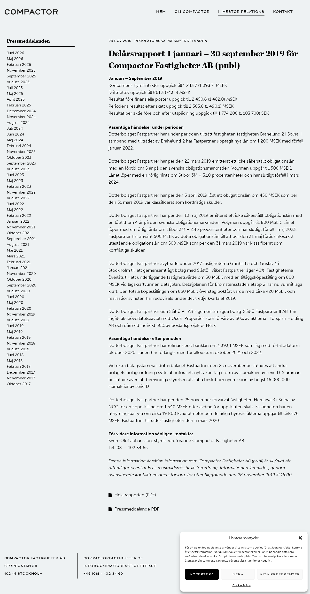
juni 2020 (15, 296)
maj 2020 (15, 302)
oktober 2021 (19, 233)
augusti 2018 (18, 349)
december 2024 (21, 111)
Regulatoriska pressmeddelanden (170, 40)
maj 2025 (15, 93)
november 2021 (21, 227)
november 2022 (21, 192)
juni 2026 (15, 53)
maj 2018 (15, 360)
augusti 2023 (18, 169)
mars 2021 (16, 256)
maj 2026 (15, 58)
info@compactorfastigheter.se (120, 566)
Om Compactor (192, 11)
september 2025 (21, 76)
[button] (300, 537)
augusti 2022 (18, 198)
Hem (161, 11)
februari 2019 (19, 337)
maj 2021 (15, 250)
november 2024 (21, 116)
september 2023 (21, 163)
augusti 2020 (18, 291)
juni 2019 (15, 325)
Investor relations (241, 11)
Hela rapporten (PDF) (135, 494)
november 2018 (21, 343)
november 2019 (21, 314)
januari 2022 (18, 221)
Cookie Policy (241, 585)
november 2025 (21, 70)
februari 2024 (19, 145)
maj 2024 (15, 140)
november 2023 (21, 151)
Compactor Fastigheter (31, 12)
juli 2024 (15, 128)
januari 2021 (18, 267)
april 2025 (16, 99)
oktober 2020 (19, 279)
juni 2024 (15, 134)
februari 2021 (19, 262)
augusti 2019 (18, 320)
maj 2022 (15, 209)
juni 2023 (15, 175)
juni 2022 (15, 204)
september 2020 (21, 285)
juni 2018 (15, 355)
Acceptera (202, 574)
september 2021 (21, 238)
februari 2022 (19, 215)
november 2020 (21, 273)
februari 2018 (19, 366)
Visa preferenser (280, 574)
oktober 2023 (19, 157)
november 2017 (21, 378)
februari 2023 (19, 186)
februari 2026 (19, 64)
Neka (238, 574)
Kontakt (283, 11)
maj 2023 (15, 180)
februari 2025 (19, 105)
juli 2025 (15, 87)
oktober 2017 (19, 384)
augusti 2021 (18, 244)
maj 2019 (15, 331)
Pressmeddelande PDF (137, 509)
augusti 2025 (18, 82)
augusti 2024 (18, 122)
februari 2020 (19, 308)
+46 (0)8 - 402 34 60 (103, 573)
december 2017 (21, 372)
